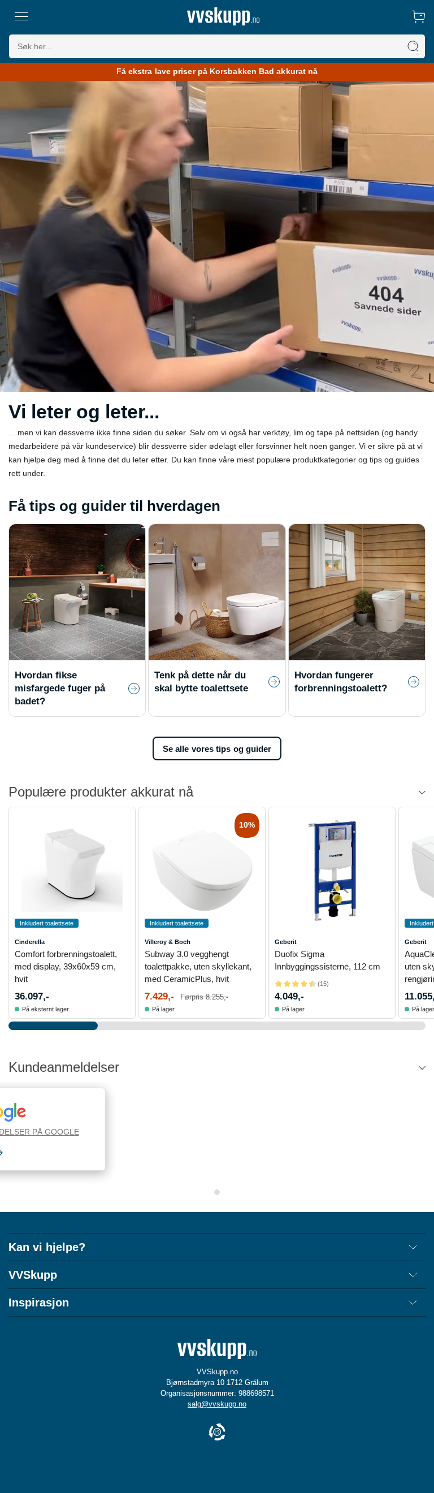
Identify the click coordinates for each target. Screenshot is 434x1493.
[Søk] (413, 46)
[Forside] (223, 16)
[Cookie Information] (217, 1432)
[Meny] (21, 16)
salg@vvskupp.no (217, 1404)
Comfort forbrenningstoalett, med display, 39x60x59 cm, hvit (66, 966)
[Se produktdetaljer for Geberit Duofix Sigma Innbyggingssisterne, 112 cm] (332, 870)
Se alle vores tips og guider (217, 749)
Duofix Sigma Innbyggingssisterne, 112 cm (327, 960)
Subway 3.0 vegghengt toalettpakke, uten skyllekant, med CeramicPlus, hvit (198, 966)
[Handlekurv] (418, 16)
